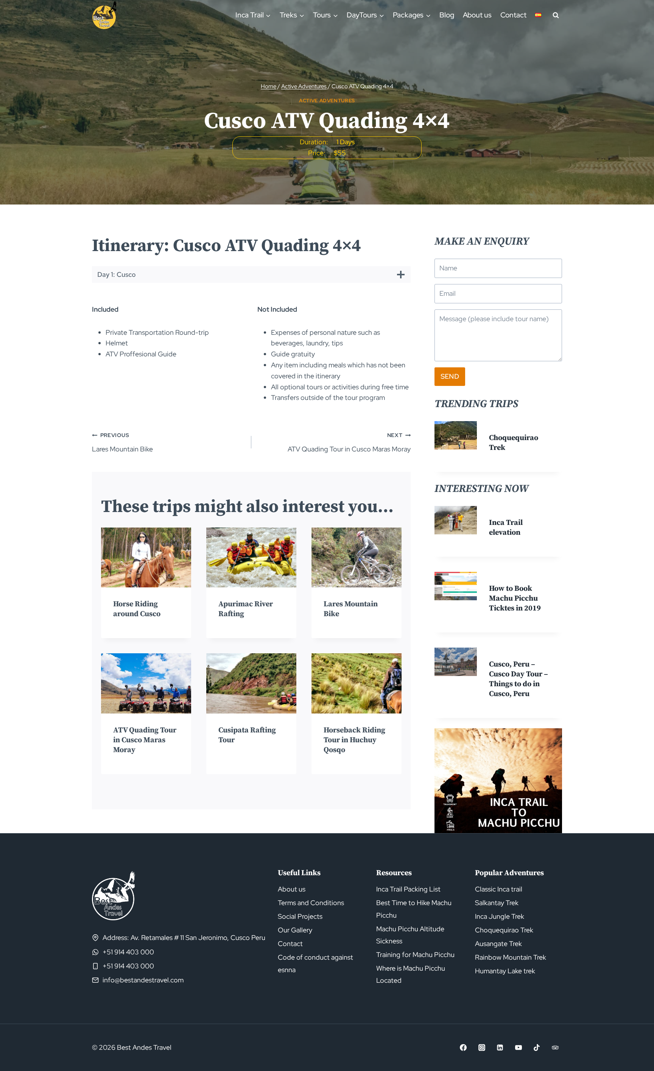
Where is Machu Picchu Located (410, 974)
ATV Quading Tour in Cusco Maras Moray (349, 442)
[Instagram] (482, 1047)
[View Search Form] (555, 15)
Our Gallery (295, 930)
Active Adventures (327, 100)
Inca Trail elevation (506, 527)
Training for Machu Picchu (415, 954)
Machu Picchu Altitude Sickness (410, 934)
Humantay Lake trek (505, 970)
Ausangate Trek (498, 943)
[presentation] (146, 558)
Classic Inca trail (498, 889)
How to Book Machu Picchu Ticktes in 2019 (515, 598)
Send (450, 376)
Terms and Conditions (311, 902)
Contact (513, 15)
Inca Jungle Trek (499, 916)
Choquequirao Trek (504, 930)
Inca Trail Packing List (408, 889)
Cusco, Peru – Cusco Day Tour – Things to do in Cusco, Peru (518, 679)
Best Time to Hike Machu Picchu (414, 908)
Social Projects (300, 916)
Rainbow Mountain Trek (510, 957)
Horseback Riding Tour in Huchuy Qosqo (354, 740)
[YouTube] (518, 1047)
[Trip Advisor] (555, 1047)
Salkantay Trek (497, 902)
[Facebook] (463, 1047)
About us (477, 15)
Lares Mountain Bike (122, 442)
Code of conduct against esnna (315, 963)
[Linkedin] (500, 1047)
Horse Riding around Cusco (136, 609)
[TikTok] (536, 1047)
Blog (446, 15)
